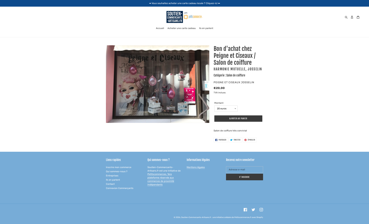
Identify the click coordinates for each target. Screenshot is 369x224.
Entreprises (112, 175)
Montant (218, 103)
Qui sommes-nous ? (116, 171)
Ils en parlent (113, 179)
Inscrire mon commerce (118, 167)
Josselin (255, 69)
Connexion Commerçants (119, 188)
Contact (110, 184)
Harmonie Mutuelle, (230, 69)
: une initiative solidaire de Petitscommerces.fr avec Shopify (237, 217)
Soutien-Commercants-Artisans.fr (196, 217)
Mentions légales (196, 167)
